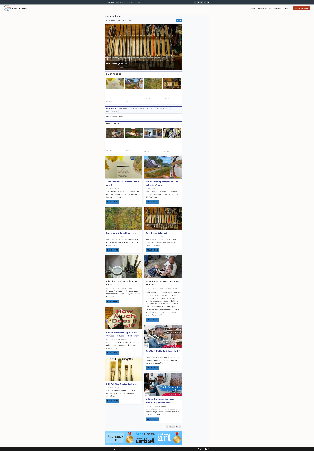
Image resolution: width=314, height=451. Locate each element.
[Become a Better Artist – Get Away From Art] (163, 266)
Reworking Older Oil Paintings (121, 233)
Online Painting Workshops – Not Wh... (133, 95)
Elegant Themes (117, 449)
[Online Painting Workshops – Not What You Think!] (134, 83)
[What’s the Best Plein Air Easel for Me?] (134, 133)
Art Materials (116, 288)
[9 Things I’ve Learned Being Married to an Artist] (115, 133)
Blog (253, 8)
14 (119, 387)
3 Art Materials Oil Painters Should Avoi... (114, 95)
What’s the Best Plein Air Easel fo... (133, 144)
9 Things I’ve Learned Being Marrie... (113, 144)
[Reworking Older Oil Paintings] (153, 83)
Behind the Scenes (170, 288)
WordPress (133, 449)
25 (119, 188)
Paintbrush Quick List (116, 64)
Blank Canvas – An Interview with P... (152, 144)
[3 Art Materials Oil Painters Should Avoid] (115, 83)
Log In (287, 8)
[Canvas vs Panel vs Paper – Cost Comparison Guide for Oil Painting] (123, 318)
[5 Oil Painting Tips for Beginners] (123, 369)
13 (118, 237)
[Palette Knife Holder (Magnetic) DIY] (163, 336)
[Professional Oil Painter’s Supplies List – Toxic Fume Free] (172, 133)
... (173, 427)
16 (158, 406)
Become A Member (301, 8)
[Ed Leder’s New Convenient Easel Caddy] (123, 266)
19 (118, 339)
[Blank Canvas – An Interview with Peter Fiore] (153, 133)
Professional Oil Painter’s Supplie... (170, 144)
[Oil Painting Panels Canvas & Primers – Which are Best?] (163, 384)
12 (117, 67)
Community (278, 8)
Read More (112, 202)
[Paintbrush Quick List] (172, 83)
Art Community (157, 288)
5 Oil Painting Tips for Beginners (121, 384)
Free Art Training (264, 8)
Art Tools (115, 67)
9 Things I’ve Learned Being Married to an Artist (128, 2)
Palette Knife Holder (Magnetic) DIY (163, 351)
